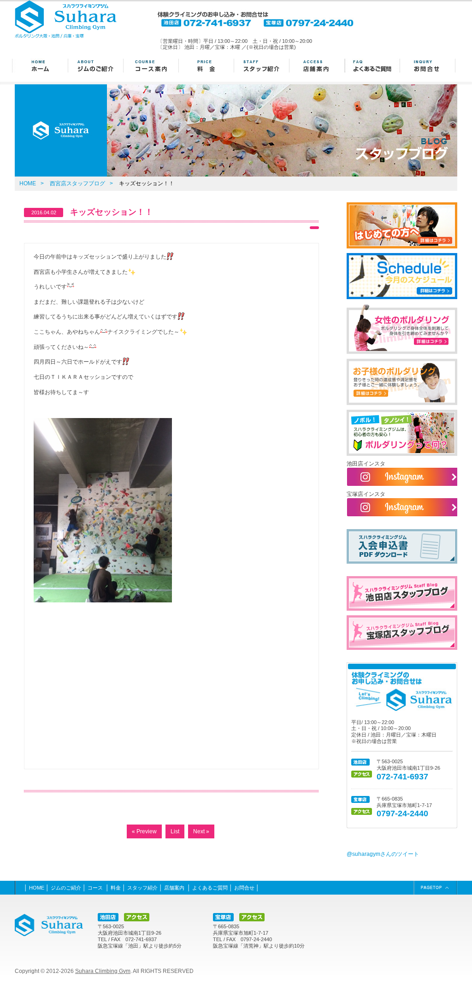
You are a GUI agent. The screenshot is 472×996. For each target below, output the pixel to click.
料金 (116, 887)
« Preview (144, 831)
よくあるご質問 (210, 887)
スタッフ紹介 (142, 887)
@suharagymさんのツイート (383, 854)
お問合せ (244, 887)
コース (96, 887)
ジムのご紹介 (66, 887)
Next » (201, 831)
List (175, 831)
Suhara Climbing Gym (102, 971)
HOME (27, 183)
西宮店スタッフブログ (77, 183)
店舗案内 (175, 887)
